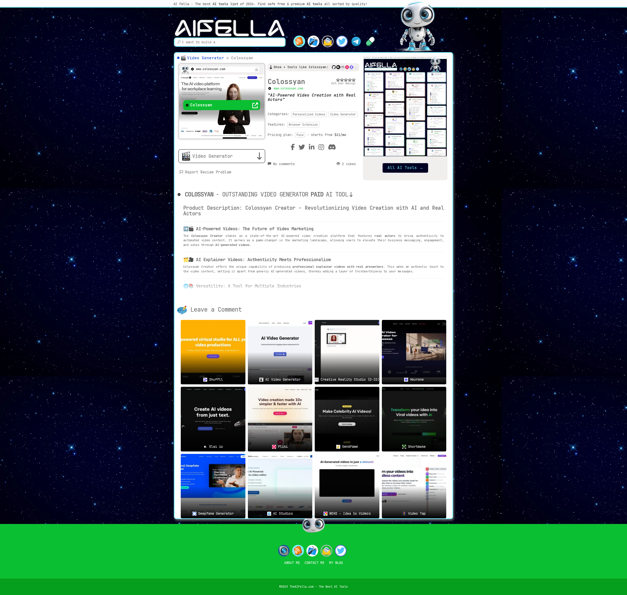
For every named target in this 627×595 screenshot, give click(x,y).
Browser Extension (303, 125)
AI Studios (282, 513)
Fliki (282, 446)
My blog (336, 562)
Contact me (314, 562)
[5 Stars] (354, 80)
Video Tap (416, 513)
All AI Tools (405, 167)
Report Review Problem (208, 172)
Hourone (416, 379)
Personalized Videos (309, 114)
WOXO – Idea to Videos (349, 513)
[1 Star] (338, 80)
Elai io (215, 446)
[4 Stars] (350, 80)
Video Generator (205, 58)
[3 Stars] (346, 80)
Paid (300, 135)
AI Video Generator (282, 379)
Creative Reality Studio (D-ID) (349, 379)
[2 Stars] (342, 80)
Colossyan (286, 81)
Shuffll (215, 379)
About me (292, 562)
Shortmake (416, 446)
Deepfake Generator (215, 513)
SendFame (349, 446)
